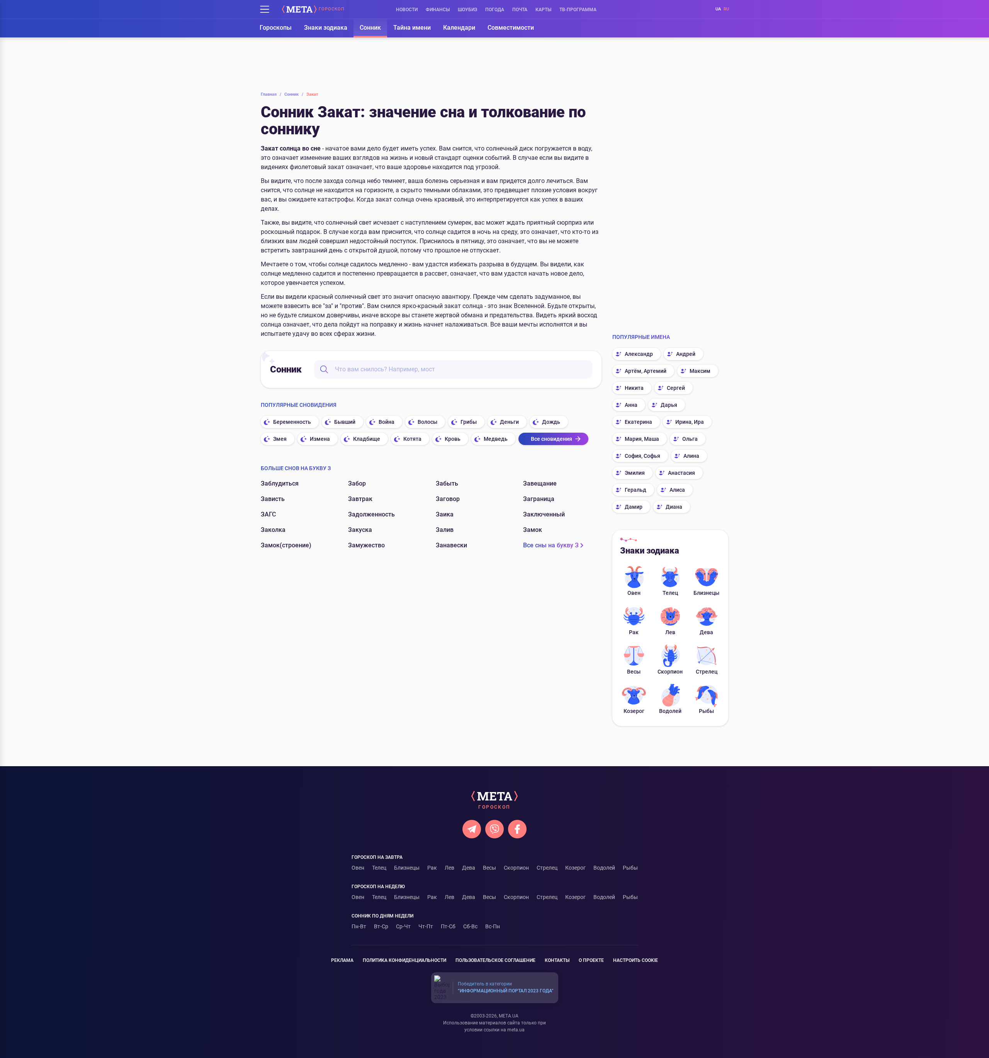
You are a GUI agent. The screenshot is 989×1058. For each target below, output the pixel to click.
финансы (438, 9)
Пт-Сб (448, 926)
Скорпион (670, 672)
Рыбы (706, 711)
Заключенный (544, 514)
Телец (670, 593)
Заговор (448, 499)
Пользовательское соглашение (495, 960)
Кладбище (366, 439)
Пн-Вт (359, 926)
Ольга (690, 439)
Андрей (685, 354)
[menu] (264, 9)
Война (386, 422)
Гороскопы (276, 27)
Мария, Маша (642, 439)
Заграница (538, 499)
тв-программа (577, 9)
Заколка (273, 529)
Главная (271, 94)
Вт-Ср (381, 926)
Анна (631, 405)
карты (543, 9)
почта (519, 9)
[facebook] (517, 829)
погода (494, 9)
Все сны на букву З (551, 545)
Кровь (453, 439)
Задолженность (371, 514)
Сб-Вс (470, 926)
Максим (700, 371)
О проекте (591, 960)
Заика (445, 514)
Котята (412, 439)
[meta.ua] (299, 9)
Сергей (676, 388)
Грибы (469, 422)
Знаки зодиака (325, 27)
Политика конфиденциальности (404, 960)
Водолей (670, 711)
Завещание (540, 483)
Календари (459, 27)
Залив (445, 529)
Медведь (496, 439)
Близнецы (706, 593)
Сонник (370, 27)
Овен (634, 593)
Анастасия (681, 473)
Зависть (273, 499)
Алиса (677, 490)
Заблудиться (280, 483)
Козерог (634, 711)
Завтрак (360, 499)
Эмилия (635, 473)
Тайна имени (412, 27)
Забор (357, 483)
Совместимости (511, 27)
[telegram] (471, 829)
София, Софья (642, 456)
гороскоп (332, 9)
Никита (634, 388)
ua (718, 9)
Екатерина (638, 422)
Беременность (292, 422)
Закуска (360, 529)
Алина (691, 456)
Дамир (633, 507)
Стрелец (706, 672)
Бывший (344, 422)
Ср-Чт (403, 926)
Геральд (635, 490)
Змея (280, 439)
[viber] (494, 829)
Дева (706, 632)
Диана (674, 507)
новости (407, 9)
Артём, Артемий (645, 371)
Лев (670, 632)
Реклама (342, 960)
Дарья (669, 405)
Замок (532, 529)
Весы (634, 672)
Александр (639, 354)
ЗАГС (268, 514)
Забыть (447, 483)
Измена (320, 439)
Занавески (451, 545)
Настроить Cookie (635, 960)
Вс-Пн (492, 926)
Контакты (557, 960)
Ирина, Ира (689, 422)
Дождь (551, 422)
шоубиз (467, 9)
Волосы (427, 422)
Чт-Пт (425, 926)
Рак (634, 632)
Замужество (366, 545)
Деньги (509, 422)
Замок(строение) (286, 545)
